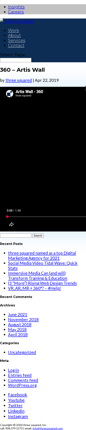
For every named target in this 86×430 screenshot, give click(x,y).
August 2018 (19, 324)
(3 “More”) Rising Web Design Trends (42, 283)
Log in (13, 370)
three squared (18, 80)
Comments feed (23, 380)
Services (16, 40)
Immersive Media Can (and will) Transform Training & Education (37, 275)
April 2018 (18, 334)
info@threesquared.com (48, 428)
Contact (16, 45)
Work (13, 30)
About (14, 35)
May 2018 (17, 329)
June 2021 (17, 314)
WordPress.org (22, 385)
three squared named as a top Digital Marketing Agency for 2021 (42, 255)
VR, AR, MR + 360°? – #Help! (34, 288)
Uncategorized (22, 352)
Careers (16, 11)
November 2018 (23, 319)
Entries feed (20, 375)
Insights (16, 6)
